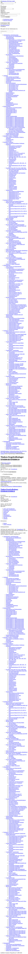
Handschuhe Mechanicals (14, 44)
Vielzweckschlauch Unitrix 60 (15, 293)
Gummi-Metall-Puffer (10, 333)
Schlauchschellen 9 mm (14, 325)
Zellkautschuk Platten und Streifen (13, 434)
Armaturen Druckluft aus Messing (13, 78)
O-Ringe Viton (12, 404)
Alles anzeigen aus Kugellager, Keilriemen (15, 143)
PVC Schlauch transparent (14, 309)
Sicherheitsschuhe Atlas (14, 73)
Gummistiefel (11, 71)
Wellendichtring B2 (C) (14, 195)
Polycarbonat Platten (13, 223)
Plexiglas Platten (9, 219)
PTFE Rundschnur (10, 249)
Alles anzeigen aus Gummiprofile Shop (17, 377)
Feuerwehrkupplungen (11, 83)
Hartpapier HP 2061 (13, 217)
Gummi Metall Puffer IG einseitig (16, 339)
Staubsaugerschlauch (13, 313)
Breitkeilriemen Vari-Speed (14, 147)
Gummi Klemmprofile (13, 378)
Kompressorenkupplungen (11, 96)
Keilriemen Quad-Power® (14, 155)
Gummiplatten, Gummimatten (12, 350)
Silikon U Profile (12, 423)
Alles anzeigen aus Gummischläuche (16, 269)
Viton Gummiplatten (13, 372)
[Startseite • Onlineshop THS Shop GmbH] (8, 1)
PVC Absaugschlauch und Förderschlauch (18, 306)
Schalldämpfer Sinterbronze (12, 104)
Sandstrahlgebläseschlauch (14, 290)
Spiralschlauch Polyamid (14, 310)
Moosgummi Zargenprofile (14, 397)
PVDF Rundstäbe (12, 262)
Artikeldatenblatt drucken (6, 481)
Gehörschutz (11, 65)
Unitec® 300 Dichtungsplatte (12, 134)
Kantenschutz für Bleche (11, 383)
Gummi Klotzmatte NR (14, 355)
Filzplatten (8, 115)
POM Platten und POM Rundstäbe (13, 230)
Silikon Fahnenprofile (13, 418)
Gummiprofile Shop (10, 376)
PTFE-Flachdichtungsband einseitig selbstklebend (16, 250)
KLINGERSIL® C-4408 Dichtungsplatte (15, 120)
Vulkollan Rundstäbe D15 (14, 432)
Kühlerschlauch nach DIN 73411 (16, 283)
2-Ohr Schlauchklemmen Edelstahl (16, 320)
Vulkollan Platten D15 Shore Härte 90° (17, 431)
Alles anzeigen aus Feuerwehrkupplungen (18, 84)
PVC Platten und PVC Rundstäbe (13, 251)
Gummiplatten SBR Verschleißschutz (17, 367)
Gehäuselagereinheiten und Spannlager (17, 172)
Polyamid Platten (12, 228)
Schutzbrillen (11, 67)
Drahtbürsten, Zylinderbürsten (12, 446)
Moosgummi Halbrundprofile (15, 388)
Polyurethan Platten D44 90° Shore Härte (17, 411)
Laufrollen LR (12, 176)
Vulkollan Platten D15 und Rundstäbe (14, 425)
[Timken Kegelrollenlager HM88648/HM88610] (11, 486)
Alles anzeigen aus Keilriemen (15, 145)
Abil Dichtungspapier (10, 108)
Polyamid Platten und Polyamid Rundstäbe (15, 224)
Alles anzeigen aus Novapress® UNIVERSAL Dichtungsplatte (15, 129)
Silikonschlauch (12, 291)
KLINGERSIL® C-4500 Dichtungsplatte (15, 123)
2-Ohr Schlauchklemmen (14, 319)
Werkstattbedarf (6, 441)
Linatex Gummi (12, 371)
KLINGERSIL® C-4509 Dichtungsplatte (15, 124)
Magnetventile (9, 99)
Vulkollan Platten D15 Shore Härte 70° (17, 429)
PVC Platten (11, 255)
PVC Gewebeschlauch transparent (16, 308)
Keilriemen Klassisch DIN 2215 (15, 154)
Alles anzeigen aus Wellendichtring (16, 191)
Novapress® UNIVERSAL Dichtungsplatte (15, 127)
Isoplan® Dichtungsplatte (11, 116)
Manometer (8, 100)
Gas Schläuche (12, 278)
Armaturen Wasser (10, 79)
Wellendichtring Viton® (14, 198)
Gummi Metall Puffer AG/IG (15, 338)
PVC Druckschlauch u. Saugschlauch (17, 307)
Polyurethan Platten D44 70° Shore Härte (17, 409)
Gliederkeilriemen (12, 150)
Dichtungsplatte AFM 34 (11, 111)
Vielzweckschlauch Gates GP (15, 292)
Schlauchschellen (9, 317)
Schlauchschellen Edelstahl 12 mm (16, 326)
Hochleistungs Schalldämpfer (12, 95)
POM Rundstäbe (12, 235)
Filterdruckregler (9, 94)
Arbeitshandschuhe (10, 38)
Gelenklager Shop (12, 174)
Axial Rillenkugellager (13, 171)
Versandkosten (14, 469)
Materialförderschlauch (14, 286)
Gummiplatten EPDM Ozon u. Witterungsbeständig (15, 359)
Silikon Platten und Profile (11, 414)
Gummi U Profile (12, 381)
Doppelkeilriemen (12, 148)
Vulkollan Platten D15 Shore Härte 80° (17, 430)
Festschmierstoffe (9, 139)
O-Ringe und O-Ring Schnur (12, 398)
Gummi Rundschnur (13, 379)
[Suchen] (1, 5)
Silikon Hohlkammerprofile (14, 419)
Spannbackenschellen (13, 329)
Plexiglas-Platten (12, 222)
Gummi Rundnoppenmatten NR (15, 357)
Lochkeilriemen (12, 160)
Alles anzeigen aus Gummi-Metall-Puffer (17, 334)
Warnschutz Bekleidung (14, 60)
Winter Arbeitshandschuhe (14, 53)
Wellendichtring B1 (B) (14, 192)
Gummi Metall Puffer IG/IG (15, 340)
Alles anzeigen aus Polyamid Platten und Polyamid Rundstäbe (17, 226)
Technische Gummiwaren (8, 330)
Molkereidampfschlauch (14, 287)
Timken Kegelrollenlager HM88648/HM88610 (9, 490)
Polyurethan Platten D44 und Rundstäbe (14, 405)
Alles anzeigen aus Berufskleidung (16, 55)
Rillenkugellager (12, 182)
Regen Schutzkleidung (13, 59)
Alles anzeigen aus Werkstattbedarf (13, 442)
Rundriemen (11, 161)
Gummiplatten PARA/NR (14, 366)
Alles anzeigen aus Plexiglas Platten (16, 221)
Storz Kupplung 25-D (13, 86)
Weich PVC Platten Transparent (13, 264)
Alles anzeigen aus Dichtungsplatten (14, 107)
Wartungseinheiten (10, 105)
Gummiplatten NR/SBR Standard (16, 365)
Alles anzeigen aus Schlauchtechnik (13, 266)
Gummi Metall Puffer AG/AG (15, 336)
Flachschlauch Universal (14, 277)
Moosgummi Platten (13, 389)
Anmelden (8, 16)
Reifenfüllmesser (9, 102)
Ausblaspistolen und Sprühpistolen (13, 80)
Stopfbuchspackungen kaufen (12, 133)
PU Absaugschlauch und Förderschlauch (17, 304)
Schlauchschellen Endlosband (15, 323)
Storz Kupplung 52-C (13, 87)
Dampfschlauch (12, 276)
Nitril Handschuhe (13, 47)
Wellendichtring (9, 190)
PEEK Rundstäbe (10, 218)
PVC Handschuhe (13, 48)
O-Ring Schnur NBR (13, 402)
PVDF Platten (12, 261)
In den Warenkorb (12, 471)
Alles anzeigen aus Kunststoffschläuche (17, 298)
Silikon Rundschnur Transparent (16, 421)
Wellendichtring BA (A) (14, 196)
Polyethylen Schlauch (13, 301)
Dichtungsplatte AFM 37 (11, 112)
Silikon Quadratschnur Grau (15, 420)
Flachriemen (11, 149)
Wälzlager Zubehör (13, 187)
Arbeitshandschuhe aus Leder (15, 41)
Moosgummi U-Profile (13, 395)
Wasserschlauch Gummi (14, 294)
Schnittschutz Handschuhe (14, 51)
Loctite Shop (8, 140)
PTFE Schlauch (12, 303)
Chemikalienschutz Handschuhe (15, 43)
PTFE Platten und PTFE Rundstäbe (13, 243)
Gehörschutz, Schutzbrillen (12, 62)
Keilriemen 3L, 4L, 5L (13, 152)
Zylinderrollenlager (13, 189)
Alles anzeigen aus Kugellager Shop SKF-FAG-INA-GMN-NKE (18, 170)
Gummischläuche (9, 267)
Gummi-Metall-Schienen (11, 341)
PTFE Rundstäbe (12, 248)
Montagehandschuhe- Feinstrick (15, 46)
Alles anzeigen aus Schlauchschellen (16, 318)
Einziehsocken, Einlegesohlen (15, 70)
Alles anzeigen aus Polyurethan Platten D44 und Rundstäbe (17, 407)
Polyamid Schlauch (13, 299)
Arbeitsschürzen (12, 57)
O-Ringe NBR (12, 403)
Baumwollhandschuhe (13, 42)
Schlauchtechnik (6, 265)
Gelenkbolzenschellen (13, 322)
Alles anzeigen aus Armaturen (12, 76)
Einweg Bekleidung (13, 58)
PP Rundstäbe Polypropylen (15, 241)
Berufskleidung (9, 54)
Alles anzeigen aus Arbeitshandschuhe (17, 39)
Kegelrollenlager (12, 175)
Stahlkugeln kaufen (13, 186)
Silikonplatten (12, 424)
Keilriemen (8, 144)
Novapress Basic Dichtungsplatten (16, 131)
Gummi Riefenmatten (13, 356)
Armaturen (5, 75)
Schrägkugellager (12, 184)
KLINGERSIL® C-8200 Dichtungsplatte (15, 126)
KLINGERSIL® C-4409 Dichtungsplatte (15, 121)
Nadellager (11, 179)
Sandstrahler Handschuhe (14, 49)
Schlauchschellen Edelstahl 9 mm (16, 328)
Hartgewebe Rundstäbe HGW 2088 (16, 216)
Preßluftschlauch (12, 288)
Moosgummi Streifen (13, 392)
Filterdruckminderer (10, 92)
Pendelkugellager (12, 180)
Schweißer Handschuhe (14, 52)
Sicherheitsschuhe (10, 68)
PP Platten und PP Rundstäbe (12, 237)
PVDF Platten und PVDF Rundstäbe (14, 258)
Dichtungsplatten (7, 106)
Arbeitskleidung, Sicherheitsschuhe (10, 35)
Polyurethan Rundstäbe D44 (15, 413)
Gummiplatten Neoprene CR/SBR (16, 363)
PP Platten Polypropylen (14, 240)
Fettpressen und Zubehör (11, 447)
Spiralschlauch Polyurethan (14, 312)
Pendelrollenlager (12, 181)
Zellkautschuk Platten (13, 437)
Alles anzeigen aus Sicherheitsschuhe (17, 69)
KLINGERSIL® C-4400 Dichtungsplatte (15, 118)
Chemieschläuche (12, 275)
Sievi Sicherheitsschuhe (14, 74)
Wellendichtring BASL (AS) (15, 197)
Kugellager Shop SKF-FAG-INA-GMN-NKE (16, 168)
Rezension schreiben (6, 462)
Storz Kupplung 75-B (13, 89)
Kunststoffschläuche (10, 297)
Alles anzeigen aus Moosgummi (15, 386)
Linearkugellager (12, 177)
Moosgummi (8, 384)
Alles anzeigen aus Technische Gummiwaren (15, 331)
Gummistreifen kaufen (13, 382)
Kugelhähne (8, 97)
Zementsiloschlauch (13, 296)
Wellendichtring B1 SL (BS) (15, 193)
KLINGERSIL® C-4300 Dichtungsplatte (15, 117)
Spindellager (11, 185)
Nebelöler (8, 101)
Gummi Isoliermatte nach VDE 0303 (17, 354)
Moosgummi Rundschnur (14, 391)
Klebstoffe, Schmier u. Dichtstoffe (10, 136)
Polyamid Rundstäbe (13, 229)
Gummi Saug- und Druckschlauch (16, 280)
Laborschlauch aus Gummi (14, 285)
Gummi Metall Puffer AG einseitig (16, 335)
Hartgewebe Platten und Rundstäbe (13, 202)
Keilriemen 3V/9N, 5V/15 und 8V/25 (17, 153)
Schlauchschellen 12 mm (14, 324)
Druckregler (8, 81)
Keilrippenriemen (12, 159)
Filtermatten (8, 113)
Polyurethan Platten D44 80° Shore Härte (17, 410)
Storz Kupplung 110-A (14, 85)
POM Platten (11, 234)
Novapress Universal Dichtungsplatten (17, 132)
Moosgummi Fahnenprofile (14, 387)
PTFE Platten (11, 246)
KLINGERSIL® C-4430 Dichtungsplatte (15, 122)
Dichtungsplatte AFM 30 (11, 110)
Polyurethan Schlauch (13, 302)
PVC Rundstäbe (12, 256)
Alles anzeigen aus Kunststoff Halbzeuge (15, 201)
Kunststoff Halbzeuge (8, 200)
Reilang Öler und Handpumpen (13, 448)
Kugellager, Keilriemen (8, 142)
